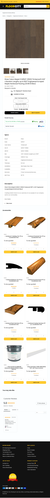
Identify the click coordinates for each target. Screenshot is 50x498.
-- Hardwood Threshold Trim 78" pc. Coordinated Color (36, 237)
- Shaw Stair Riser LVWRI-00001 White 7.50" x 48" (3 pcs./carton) (36, 367)
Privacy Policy (30, 454)
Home (4, 16)
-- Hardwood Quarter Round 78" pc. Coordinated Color (36, 280)
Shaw (13, 12)
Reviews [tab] (6, 409)
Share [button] (8, 430)
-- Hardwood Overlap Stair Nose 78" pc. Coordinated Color (36, 324)
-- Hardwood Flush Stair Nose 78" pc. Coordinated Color (13, 324)
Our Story (29, 452)
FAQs (28, 448)
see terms (22, 121)
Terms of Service (31, 456)
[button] (25, 138)
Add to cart (14, 252)
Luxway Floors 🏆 (31, 463)
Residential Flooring (32, 467)
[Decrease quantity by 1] (16, 106)
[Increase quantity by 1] (26, 106)
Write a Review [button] (42, 403)
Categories (9, 16)
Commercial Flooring (32, 465)
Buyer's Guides (31, 450)
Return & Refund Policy (8, 456)
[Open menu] (3, 6)
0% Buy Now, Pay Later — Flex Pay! (10, 1)
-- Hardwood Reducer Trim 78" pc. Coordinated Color (14, 280)
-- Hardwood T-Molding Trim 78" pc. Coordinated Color (13, 237)
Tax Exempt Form (7, 452)
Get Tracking (6, 465)
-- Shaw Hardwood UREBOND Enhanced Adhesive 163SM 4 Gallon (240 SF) (14, 368)
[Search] (48, 6)
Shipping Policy (6, 450)
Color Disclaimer (31, 469)
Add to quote (35, 112)
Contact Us (5, 463)
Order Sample (14, 112)
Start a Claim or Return (8, 454)
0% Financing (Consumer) (9, 448)
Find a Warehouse (7, 467)
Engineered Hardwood (7, 12)
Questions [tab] (14, 409)
